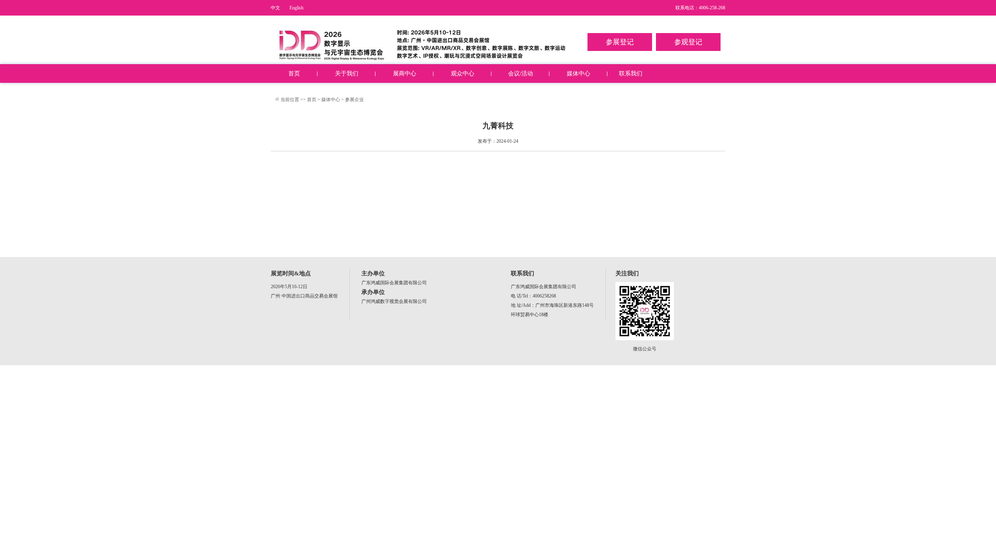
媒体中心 (578, 73)
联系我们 (630, 73)
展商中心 (404, 73)
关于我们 (346, 73)
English (296, 7)
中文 (275, 7)
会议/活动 (520, 73)
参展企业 (354, 99)
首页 (294, 73)
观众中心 (462, 73)
